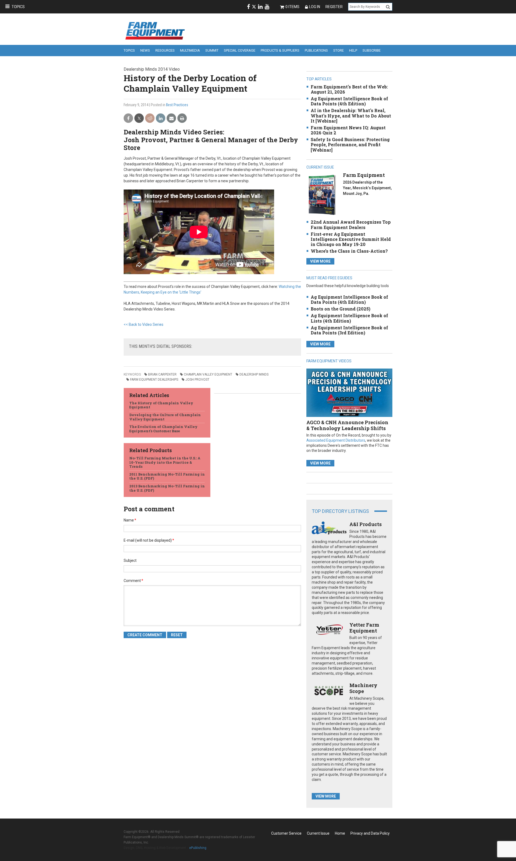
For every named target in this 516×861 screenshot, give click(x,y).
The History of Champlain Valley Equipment (161, 405)
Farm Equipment (364, 175)
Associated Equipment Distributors (335, 440)
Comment (133, 580)
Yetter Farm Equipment (364, 627)
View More (320, 261)
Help (353, 50)
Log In (314, 7)
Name (130, 520)
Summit (211, 50)
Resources (165, 50)
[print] (182, 118)
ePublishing (197, 848)
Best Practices (177, 105)
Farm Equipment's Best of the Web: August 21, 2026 (349, 89)
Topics (18, 7)
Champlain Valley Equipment (208, 374)
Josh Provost (197, 379)
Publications (316, 50)
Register (334, 7)
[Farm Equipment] (322, 194)
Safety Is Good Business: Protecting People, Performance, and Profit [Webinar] (350, 144)
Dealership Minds (253, 374)
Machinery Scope (363, 688)
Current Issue (318, 833)
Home (340, 833)
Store (338, 50)
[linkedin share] (160, 118)
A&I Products (365, 524)
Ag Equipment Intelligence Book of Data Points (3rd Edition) (349, 330)
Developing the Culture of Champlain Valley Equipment (165, 416)
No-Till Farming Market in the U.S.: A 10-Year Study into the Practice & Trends (164, 462)
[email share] (171, 118)
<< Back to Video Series (143, 324)
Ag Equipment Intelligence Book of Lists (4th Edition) (349, 318)
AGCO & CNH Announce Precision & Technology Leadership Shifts (347, 425)
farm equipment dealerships (154, 379)
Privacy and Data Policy (370, 833)
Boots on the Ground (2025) (340, 309)
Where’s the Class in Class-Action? (349, 251)
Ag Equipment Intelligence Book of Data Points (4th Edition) (349, 101)
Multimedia (190, 50)
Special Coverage (239, 50)
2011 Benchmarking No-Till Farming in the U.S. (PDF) (167, 476)
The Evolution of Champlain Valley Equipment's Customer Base (163, 428)
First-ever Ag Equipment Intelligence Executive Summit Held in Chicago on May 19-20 (351, 239)
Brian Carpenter (162, 374)
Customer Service (286, 833)
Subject (130, 560)
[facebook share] (128, 118)
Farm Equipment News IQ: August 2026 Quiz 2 (348, 130)
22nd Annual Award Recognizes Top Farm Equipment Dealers (351, 224)
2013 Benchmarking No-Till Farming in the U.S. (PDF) (167, 488)
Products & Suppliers (280, 50)
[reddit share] (150, 118)
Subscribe (372, 50)
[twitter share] (139, 118)
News (145, 50)
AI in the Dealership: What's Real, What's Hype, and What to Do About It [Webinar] (351, 115)
